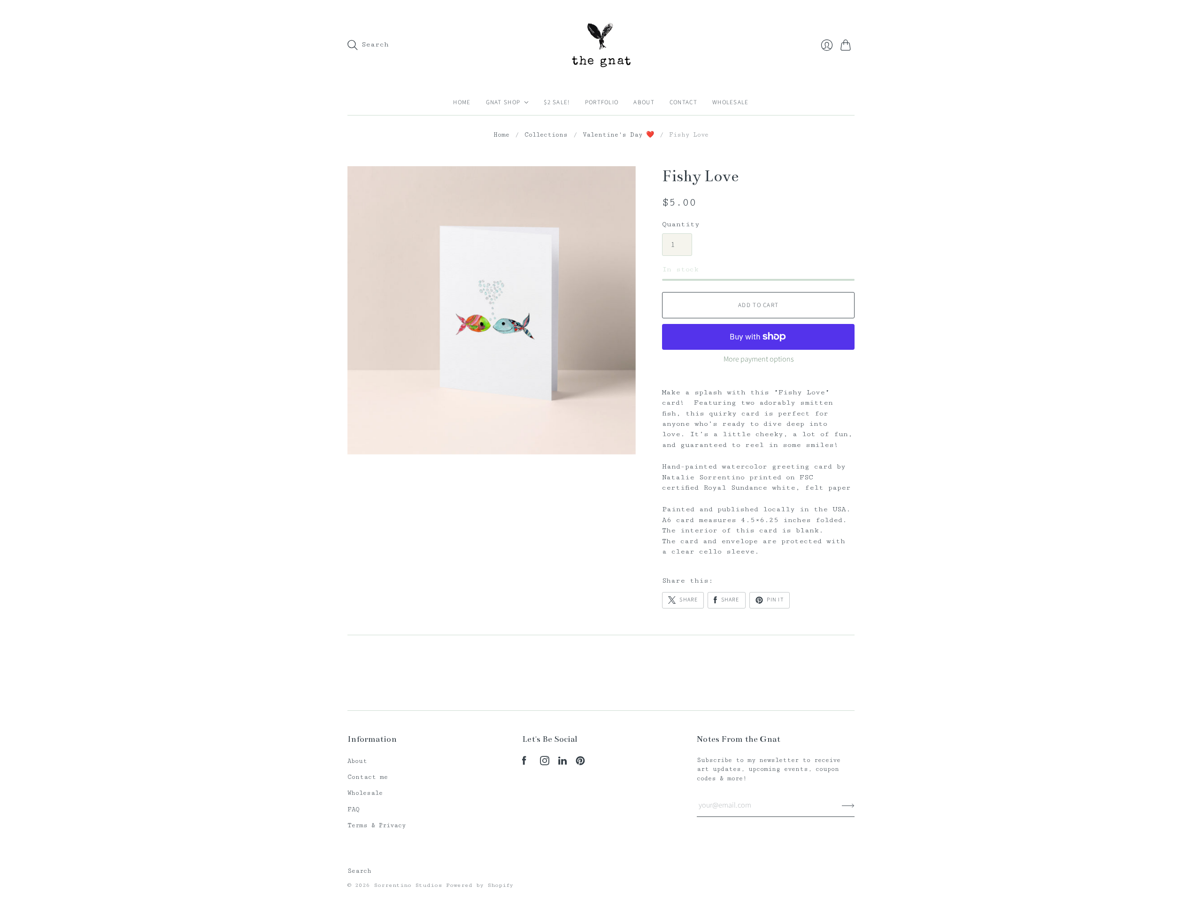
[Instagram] (544, 763)
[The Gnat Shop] (601, 45)
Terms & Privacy (376, 825)
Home (461, 102)
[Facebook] (524, 763)
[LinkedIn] (562, 763)
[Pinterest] (580, 763)
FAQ (353, 809)
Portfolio (602, 102)
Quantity (681, 224)
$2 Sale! (557, 102)
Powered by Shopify (479, 885)
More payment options (759, 359)
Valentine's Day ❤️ (618, 135)
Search (359, 871)
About (644, 102)
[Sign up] (848, 805)
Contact (683, 102)
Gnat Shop (503, 102)
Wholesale (730, 102)
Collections (546, 135)
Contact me (367, 777)
